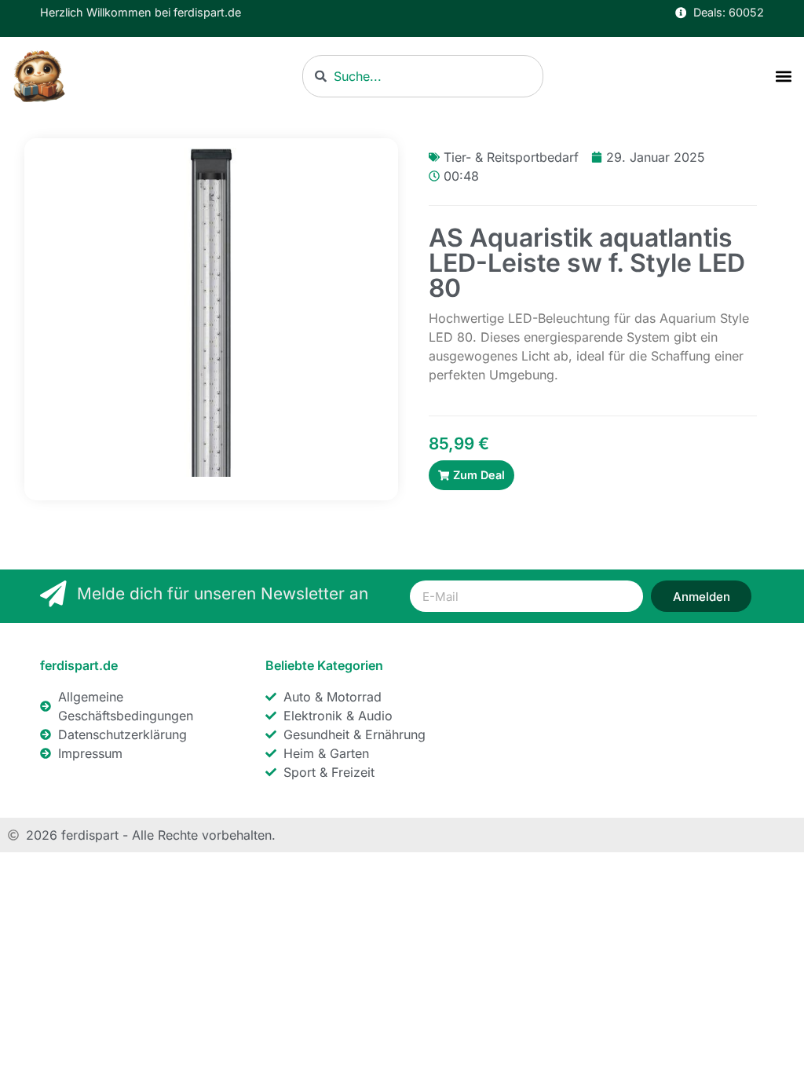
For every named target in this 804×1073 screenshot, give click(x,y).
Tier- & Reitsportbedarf (511, 157)
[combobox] (422, 76)
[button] (783, 77)
